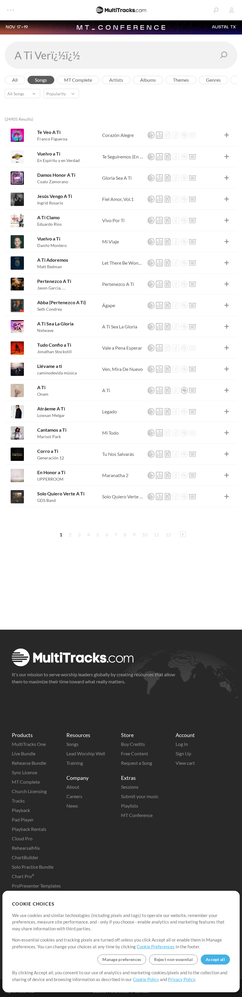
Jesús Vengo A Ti (54, 196)
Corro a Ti (47, 451)
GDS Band (46, 500)
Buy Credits (133, 744)
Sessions (129, 787)
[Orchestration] (176, 135)
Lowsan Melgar (51, 415)
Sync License (24, 772)
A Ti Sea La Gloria (55, 323)
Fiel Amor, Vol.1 (118, 199)
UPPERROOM (50, 479)
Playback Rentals (29, 829)
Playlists (129, 805)
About (72, 787)
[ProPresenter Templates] (192, 135)
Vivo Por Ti (113, 220)
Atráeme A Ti (51, 408)
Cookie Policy (146, 979)
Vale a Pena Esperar (122, 348)
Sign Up (183, 753)
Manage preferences (121, 959)
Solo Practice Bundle (32, 867)
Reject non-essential (173, 959)
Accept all (215, 959)
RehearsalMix (26, 848)
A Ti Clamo (48, 217)
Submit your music (139, 796)
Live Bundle (23, 753)
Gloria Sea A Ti (117, 178)
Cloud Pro (22, 838)
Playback (21, 810)
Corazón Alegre (118, 135)
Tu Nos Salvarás (118, 454)
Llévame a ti (49, 366)
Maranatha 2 (115, 475)
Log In (182, 744)
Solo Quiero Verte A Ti (60, 493)
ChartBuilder (25, 857)
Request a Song (136, 763)
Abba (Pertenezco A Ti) (61, 302)
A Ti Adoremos (52, 260)
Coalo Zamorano (52, 181)
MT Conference (137, 815)
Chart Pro (23, 876)
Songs (72, 744)
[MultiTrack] (151, 135)
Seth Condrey (49, 309)
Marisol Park (49, 436)
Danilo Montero (52, 245)
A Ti (41, 387)
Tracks (18, 800)
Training (74, 763)
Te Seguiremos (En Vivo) (123, 156)
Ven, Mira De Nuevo (122, 369)
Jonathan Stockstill (54, 351)
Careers (74, 796)
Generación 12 (50, 457)
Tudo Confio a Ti (54, 345)
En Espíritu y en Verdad (58, 160)
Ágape (108, 305)
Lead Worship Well (85, 753)
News (72, 805)
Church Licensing (29, 791)
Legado (109, 411)
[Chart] (167, 135)
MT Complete (26, 782)
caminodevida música (57, 372)
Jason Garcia (49, 287)
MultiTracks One (29, 744)
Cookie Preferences (156, 946)
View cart (185, 763)
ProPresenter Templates (36, 885)
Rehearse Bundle (29, 763)
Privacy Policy (181, 979)
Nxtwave (45, 330)
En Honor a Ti (51, 472)
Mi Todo (110, 433)
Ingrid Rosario (50, 202)
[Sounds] (184, 135)
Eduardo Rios (49, 224)
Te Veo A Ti (48, 132)
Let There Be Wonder (123, 263)
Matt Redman (49, 266)
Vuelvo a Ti (48, 153)
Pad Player (23, 819)
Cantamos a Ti (51, 430)
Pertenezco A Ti (54, 281)
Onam (42, 394)
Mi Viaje (110, 241)
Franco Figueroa (52, 138)
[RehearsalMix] (159, 135)
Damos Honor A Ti (56, 175)
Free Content (134, 753)
